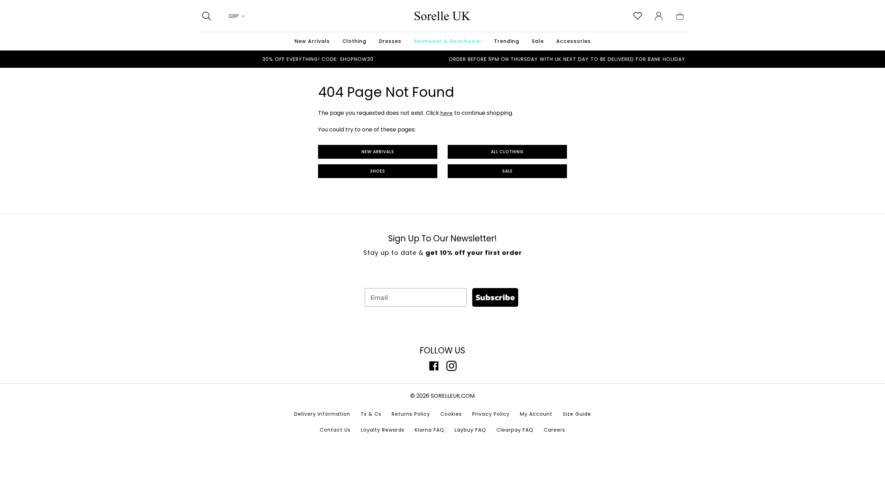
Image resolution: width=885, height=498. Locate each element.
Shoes (377, 171)
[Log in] (658, 15)
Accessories (573, 41)
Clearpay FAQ (514, 429)
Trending (506, 41)
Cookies (451, 414)
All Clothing (507, 152)
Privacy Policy (491, 414)
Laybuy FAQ (470, 429)
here (446, 113)
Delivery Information (322, 414)
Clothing (354, 41)
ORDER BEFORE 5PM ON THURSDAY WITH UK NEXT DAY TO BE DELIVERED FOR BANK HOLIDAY (567, 59)
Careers (554, 429)
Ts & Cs (371, 414)
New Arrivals (378, 152)
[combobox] (236, 15)
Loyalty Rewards (382, 429)
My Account (536, 414)
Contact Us (335, 429)
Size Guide (577, 414)
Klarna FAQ (429, 429)
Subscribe (495, 297)
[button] (680, 15)
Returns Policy (411, 414)
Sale (507, 171)
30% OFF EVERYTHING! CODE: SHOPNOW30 (318, 59)
